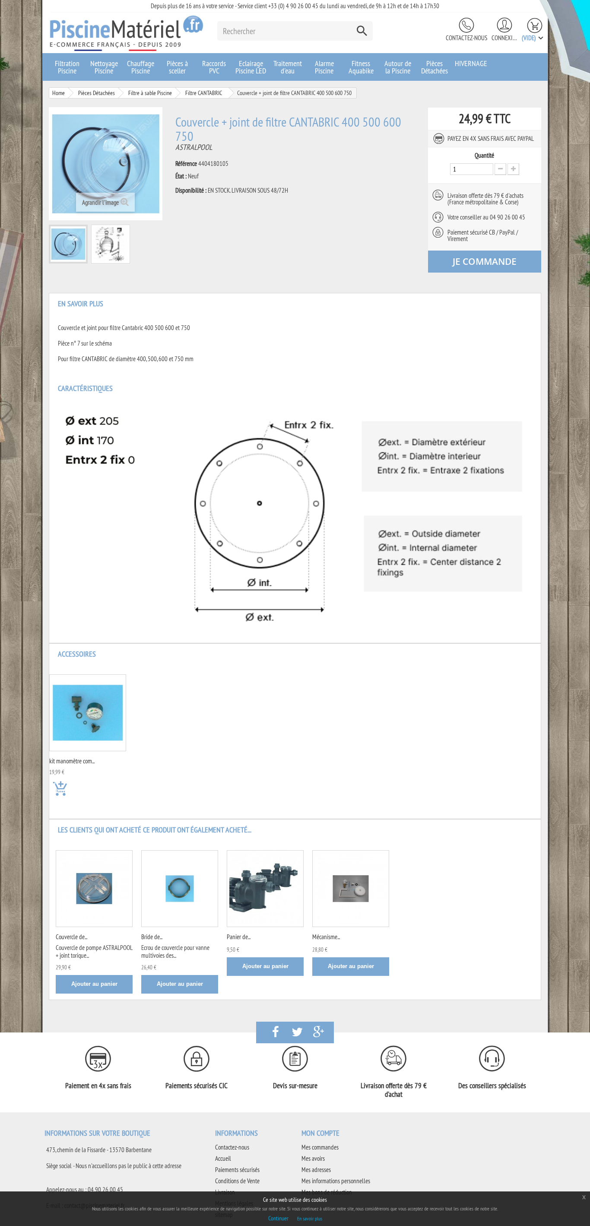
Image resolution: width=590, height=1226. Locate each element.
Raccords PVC (214, 67)
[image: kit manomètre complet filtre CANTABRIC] (87, 712)
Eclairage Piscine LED (250, 67)
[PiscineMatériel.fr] (126, 33)
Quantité (484, 155)
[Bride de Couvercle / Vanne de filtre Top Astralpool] (179, 888)
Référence (186, 164)
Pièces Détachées (434, 67)
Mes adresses (316, 1170)
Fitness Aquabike (361, 67)
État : (181, 176)
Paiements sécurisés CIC (196, 1085)
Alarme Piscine (324, 67)
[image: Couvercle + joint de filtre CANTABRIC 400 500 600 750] (68, 244)
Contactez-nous (466, 38)
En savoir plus (309, 1218)
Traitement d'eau (287, 67)
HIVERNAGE (471, 63)
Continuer (278, 1218)
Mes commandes (320, 1147)
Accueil (223, 1158)
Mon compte (320, 1133)
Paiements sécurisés (237, 1170)
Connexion (504, 38)
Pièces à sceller (177, 67)
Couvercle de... (71, 937)
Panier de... (239, 937)
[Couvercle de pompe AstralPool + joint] (94, 888)
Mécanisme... (326, 937)
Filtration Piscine (67, 67)
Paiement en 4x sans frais (98, 1085)
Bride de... (151, 937)
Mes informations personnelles (335, 1181)
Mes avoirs (313, 1158)
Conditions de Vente (237, 1181)
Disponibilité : (190, 190)
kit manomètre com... (72, 761)
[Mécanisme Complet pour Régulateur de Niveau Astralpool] (350, 888)
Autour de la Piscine (397, 67)
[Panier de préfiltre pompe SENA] (265, 888)
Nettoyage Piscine (104, 67)
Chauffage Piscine (140, 67)
